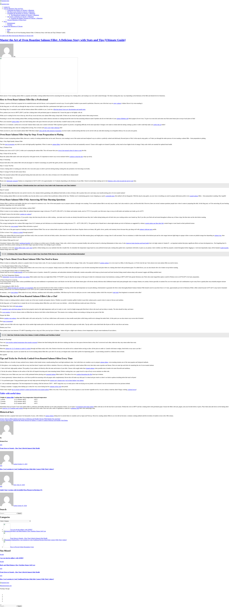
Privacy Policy (8, 596)
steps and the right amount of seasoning (50, 130)
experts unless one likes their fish (154, 223)
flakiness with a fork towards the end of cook (120, 181)
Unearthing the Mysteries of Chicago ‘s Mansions (21, 13)
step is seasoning (8, 321)
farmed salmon (90, 368)
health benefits (224, 248)
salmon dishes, (104, 362)
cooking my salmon (25, 214)
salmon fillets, (56, 144)
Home (5, 595)
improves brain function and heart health (137, 243)
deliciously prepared (12, 181)
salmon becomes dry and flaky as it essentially (20, 288)
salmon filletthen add (122, 118)
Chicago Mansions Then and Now (13, 8)
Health (2, 554)
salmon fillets (15, 121)
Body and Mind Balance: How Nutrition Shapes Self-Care (17, 565)
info (32, 35)
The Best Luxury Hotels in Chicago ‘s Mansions (21, 12)
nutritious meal (75, 408)
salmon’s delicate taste (146, 229)
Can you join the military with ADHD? (12, 558)
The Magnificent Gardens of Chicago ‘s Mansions (25, 15)
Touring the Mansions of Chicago (13, 26)
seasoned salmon (51, 374)
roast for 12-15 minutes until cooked (12, 408)
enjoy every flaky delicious (51, 127)
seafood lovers (132, 389)
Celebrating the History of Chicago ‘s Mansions (20, 10)
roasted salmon (194, 196)
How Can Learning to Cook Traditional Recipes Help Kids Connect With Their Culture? (27, 469)
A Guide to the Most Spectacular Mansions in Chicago (15, 35)
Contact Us (7, 7)
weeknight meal (109, 196)
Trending (9, 24)
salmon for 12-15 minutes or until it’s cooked (18, 348)
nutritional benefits (25, 243)
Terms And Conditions (10, 601)
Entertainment (11, 23)
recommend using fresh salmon (85, 406)
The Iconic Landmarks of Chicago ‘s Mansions (20, 16)
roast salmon (14, 292)
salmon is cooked (18, 232)
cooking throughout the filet (84, 374)
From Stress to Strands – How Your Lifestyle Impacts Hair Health (20, 448)
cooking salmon (104, 263)
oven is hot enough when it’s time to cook (70, 150)
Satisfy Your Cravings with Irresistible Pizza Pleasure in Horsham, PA (21, 490)
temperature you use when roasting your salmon (16, 277)
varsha (15, 464)
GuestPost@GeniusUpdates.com (140, 592)
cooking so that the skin (76, 156)
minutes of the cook (55, 386)
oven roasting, (6, 312)
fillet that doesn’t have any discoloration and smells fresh (69, 109)
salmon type (218, 235)
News (5, 21)
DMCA (6, 599)
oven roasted (14, 226)
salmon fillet (10, 397)
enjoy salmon (117, 103)
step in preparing (9, 144)
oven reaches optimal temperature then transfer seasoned (21, 342)
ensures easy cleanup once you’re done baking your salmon (67, 380)
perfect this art (157, 124)
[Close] (0, 604)
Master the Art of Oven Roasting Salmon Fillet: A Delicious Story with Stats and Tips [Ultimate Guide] (63, 40)
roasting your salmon (10, 318)
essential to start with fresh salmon (11, 309)
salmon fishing (49, 416)
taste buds (116, 292)
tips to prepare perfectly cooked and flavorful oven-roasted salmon (30, 389)
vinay (15, 485)
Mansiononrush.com (6, 585)
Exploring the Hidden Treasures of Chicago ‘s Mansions (26, 18)
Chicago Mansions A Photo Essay (16, 20)
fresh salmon (18, 306)
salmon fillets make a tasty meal (23, 248)
